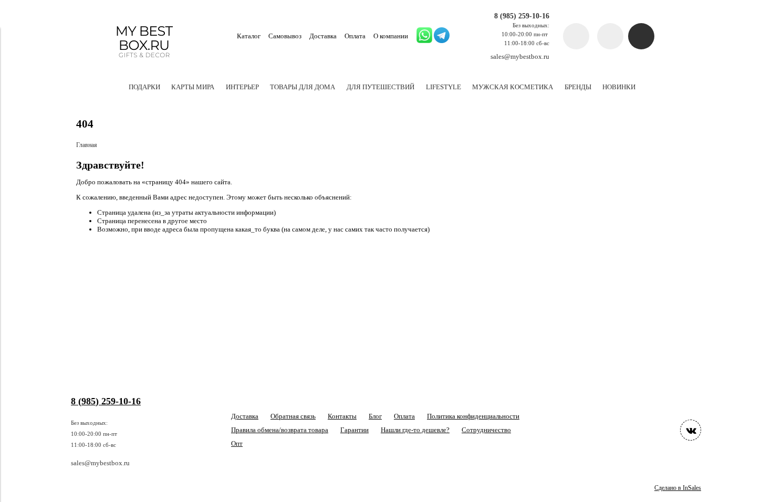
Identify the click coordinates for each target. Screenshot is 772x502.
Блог (375, 416)
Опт (237, 443)
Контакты (342, 416)
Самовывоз (284, 36)
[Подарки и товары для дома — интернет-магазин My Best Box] (144, 62)
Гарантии (354, 430)
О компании (390, 36)
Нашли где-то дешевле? (415, 430)
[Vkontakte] (690, 430)
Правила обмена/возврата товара (279, 430)
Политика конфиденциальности (473, 416)
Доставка (323, 36)
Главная (86, 145)
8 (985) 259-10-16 (521, 16)
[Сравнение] (610, 36)
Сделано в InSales (677, 488)
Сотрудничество (486, 430)
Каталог (248, 36)
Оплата (355, 36)
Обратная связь (293, 416)
